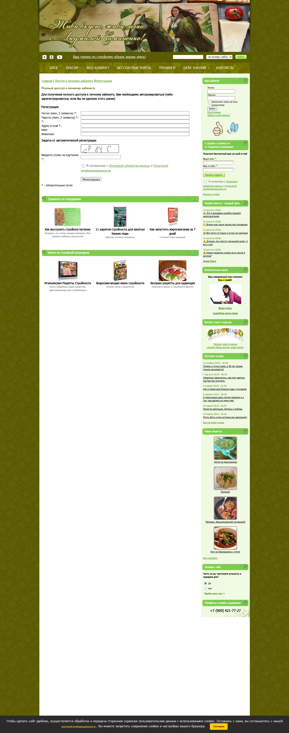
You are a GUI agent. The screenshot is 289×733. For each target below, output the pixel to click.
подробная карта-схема (225, 313)
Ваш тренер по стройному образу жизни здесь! (109, 56)
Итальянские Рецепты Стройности (67, 283)
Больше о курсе (211, 194)
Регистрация (103, 81)
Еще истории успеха (213, 422)
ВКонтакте (45, 57)
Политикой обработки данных (129, 166)
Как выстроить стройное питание (67, 229)
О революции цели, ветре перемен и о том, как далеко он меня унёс (223, 399)
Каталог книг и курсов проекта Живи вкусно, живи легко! (225, 346)
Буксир (72, 67)
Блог (54, 67)
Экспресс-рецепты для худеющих (172, 283)
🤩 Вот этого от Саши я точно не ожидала (225, 232)
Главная (46, 81)
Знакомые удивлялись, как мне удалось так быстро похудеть (224, 379)
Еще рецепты (210, 558)
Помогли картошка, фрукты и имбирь (222, 408)
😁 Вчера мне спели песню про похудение (225, 224)
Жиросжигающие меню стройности (120, 283)
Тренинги (167, 67)
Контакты (225, 67)
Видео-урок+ (225, 308)
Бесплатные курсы (134, 67)
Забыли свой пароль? (218, 115)
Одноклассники (52, 57)
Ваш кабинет (97, 67)
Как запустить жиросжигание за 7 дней (172, 231)
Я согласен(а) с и (124, 168)
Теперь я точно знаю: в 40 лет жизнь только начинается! (223, 368)
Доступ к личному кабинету (74, 81)
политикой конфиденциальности (78, 726)
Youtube (59, 57)
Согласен (218, 726)
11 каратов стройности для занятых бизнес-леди (120, 231)
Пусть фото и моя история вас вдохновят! (225, 417)
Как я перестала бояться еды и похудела (225, 389)
